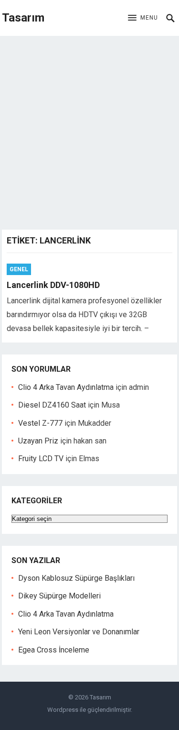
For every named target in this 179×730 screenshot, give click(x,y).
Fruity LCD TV (40, 458)
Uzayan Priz (38, 440)
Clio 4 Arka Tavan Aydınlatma (66, 387)
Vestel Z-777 (40, 423)
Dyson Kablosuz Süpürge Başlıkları (76, 578)
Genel (19, 269)
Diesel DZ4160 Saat (52, 404)
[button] (143, 18)
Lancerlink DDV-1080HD (53, 285)
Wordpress (62, 709)
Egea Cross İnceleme (53, 649)
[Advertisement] (89, 130)
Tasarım (23, 17)
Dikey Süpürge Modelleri (59, 595)
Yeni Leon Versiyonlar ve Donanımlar (78, 631)
